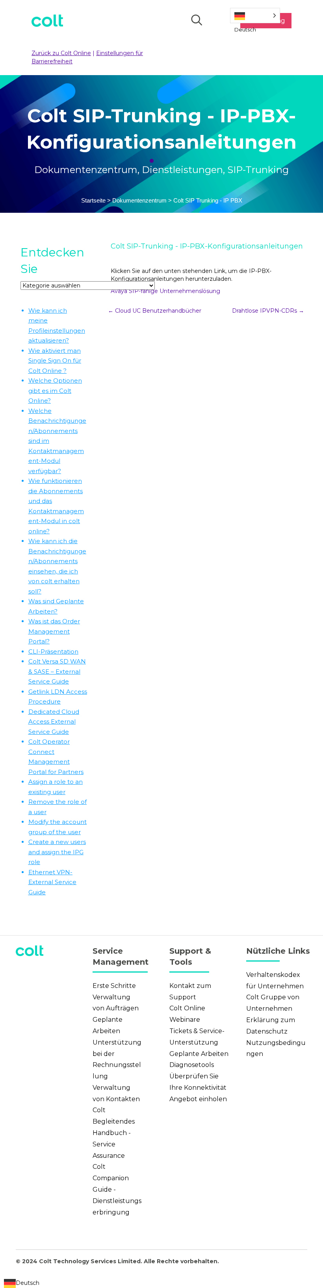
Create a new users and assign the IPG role (57, 852)
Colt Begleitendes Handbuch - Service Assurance (114, 1132)
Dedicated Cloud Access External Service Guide (53, 721)
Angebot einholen (198, 1099)
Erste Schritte (114, 985)
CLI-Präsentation (53, 651)
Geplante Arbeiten (198, 1054)
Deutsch (27, 1282)
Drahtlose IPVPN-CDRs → (268, 310)
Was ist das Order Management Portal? (54, 631)
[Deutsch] (255, 15)
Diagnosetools (191, 1065)
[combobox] (21, 1283)
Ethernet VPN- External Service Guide (52, 882)
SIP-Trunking (258, 169)
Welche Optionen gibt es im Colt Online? (55, 390)
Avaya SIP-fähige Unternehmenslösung (165, 291)
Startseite (93, 200)
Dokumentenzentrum (85, 169)
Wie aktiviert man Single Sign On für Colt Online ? (54, 360)
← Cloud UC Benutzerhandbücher (154, 310)
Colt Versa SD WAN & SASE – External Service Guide (57, 671)
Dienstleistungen (182, 169)
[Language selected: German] (255, 15)
